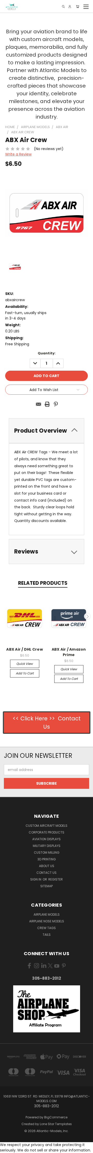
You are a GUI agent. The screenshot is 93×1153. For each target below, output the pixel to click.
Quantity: (47, 353)
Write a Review (18, 154)
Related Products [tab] (42, 583)
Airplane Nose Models (46, 921)
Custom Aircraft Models (46, 825)
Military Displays (46, 846)
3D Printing (46, 859)
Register (55, 879)
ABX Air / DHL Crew (24, 649)
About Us (46, 866)
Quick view (24, 663)
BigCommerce (55, 1117)
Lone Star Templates (56, 1124)
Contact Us (46, 872)
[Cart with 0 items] (77, 6)
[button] (46, 1008)
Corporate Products (46, 832)
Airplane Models (47, 914)
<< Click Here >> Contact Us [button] (47, 722)
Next (87, 616)
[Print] (47, 404)
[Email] (38, 404)
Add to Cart (25, 673)
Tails (47, 934)
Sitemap (46, 886)
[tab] (46, 551)
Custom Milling (46, 852)
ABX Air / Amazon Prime (69, 652)
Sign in (36, 879)
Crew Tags (46, 928)
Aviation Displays (46, 839)
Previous (6, 616)
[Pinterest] (55, 404)
